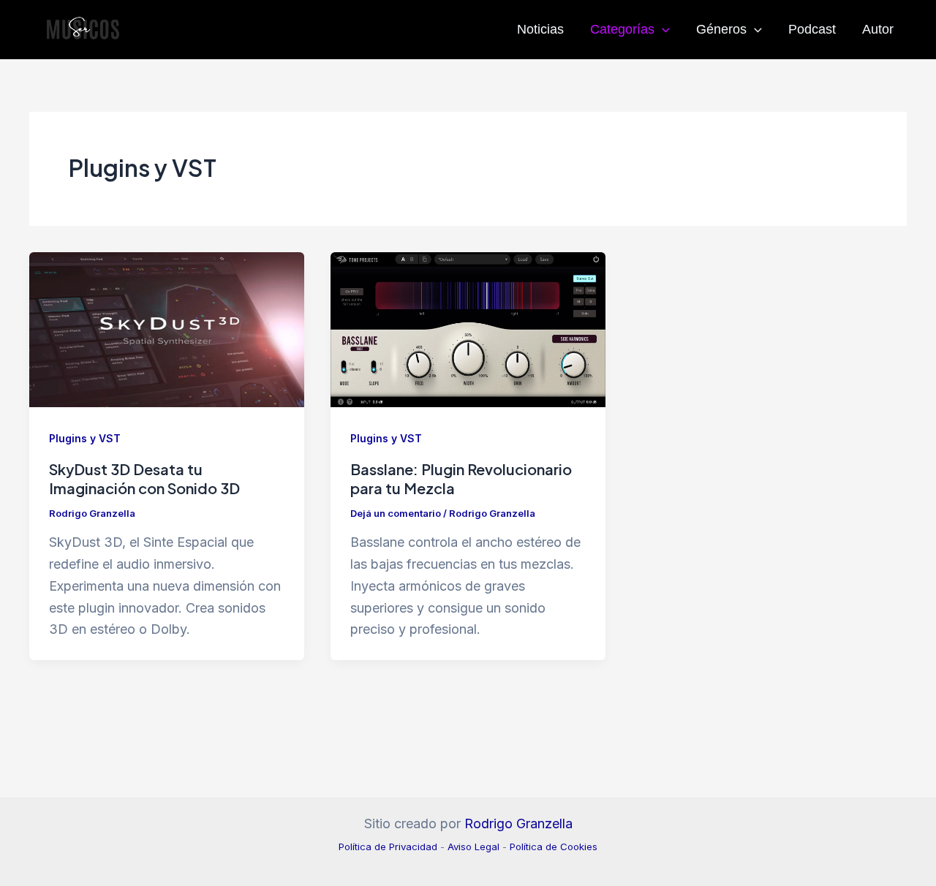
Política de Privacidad (388, 846)
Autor (878, 29)
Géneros (721, 29)
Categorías (622, 29)
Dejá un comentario (395, 513)
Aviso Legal (473, 846)
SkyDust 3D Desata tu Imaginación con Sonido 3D (144, 478)
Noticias (540, 29)
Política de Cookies (553, 846)
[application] (662, 29)
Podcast (812, 29)
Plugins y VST (85, 438)
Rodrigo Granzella (518, 823)
